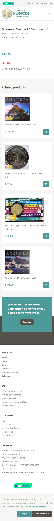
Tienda (5, 361)
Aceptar (24, 513)
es (42, 3)
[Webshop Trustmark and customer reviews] (11, 3)
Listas (4, 365)
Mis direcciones (9, 432)
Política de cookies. (37, 506)
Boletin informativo (10, 372)
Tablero (5, 421)
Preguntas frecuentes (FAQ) (15, 402)
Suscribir (27, 322)
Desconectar (8, 435)
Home (4, 33)
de (46, 3)
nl (33, 3)
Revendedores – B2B (11, 405)
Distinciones (7, 376)
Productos (15, 33)
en (51, 3)
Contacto (6, 368)
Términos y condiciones (12, 391)
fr (37, 3)
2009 (27, 33)
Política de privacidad (11, 395)
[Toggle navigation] (48, 13)
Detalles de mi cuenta (12, 428)
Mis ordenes (7, 424)
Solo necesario (42, 513)
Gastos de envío (9, 398)
